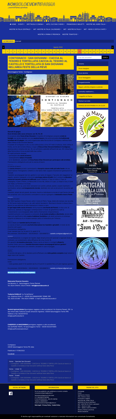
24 (87, 51)
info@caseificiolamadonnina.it (18, 329)
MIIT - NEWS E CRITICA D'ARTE (87, 408)
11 (40, 51)
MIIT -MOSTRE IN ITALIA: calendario (88, 404)
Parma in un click (84, 101)
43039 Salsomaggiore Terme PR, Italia (21, 347)
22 (79, 51)
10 (36, 51)
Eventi (79, 393)
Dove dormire (83, 73)
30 (108, 51)
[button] (21, 24)
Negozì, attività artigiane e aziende (90, 87)
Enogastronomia (84, 82)
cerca (105, 57)
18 (65, 51)
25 (90, 51)
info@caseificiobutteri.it (16, 316)
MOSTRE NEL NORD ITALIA (86, 400)
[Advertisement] (83, 7)
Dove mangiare (84, 68)
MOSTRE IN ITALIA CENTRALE (87, 402)
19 (69, 51)
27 (97, 51)
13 (47, 51)
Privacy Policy (46, 405)
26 (94, 51)
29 (105, 51)
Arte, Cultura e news (84, 397)
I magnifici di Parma (85, 96)
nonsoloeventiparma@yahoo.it (44, 393)
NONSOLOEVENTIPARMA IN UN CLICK (91, 105)
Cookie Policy (56, 405)
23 (83, 51)
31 (112, 51)
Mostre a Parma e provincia (49, 34)
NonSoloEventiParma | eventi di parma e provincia (32, 5)
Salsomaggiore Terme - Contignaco (20, 72)
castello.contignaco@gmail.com (61, 233)
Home (13, 24)
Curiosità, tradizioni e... (86, 91)
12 (43, 51)
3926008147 (44, 401)
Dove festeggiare (84, 78)
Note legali (38, 405)
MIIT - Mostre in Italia (84, 406)
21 (76, 51)
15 (54, 51)
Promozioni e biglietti (75, 24)
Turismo (81, 64)
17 (61, 51)
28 (101, 51)
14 (50, 51)
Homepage (81, 391)
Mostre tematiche (83, 411)
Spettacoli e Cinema (84, 395)
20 (72, 51)
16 (58, 51)
